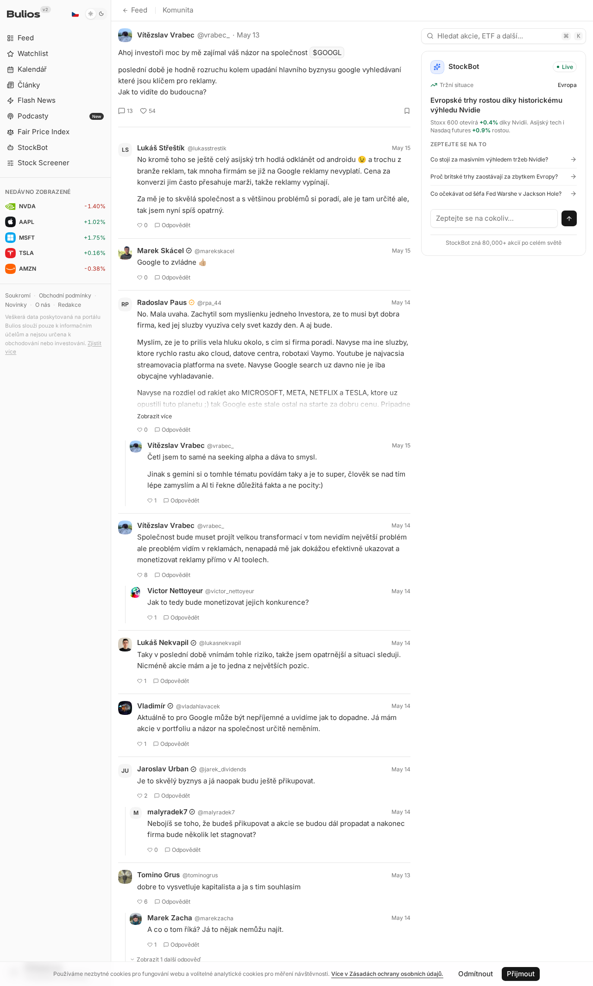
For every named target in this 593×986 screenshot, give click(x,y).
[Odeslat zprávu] (569, 218)
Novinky (16, 304)
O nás (42, 304)
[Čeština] (75, 14)
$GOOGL (327, 52)
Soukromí (18, 295)
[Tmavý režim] (96, 14)
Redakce (69, 304)
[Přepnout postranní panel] (110, 493)
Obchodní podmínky (65, 295)
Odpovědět (176, 225)
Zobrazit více (154, 416)
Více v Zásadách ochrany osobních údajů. (387, 973)
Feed (139, 10)
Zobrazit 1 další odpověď (169, 959)
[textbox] (494, 218)
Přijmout (521, 973)
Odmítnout (475, 973)
